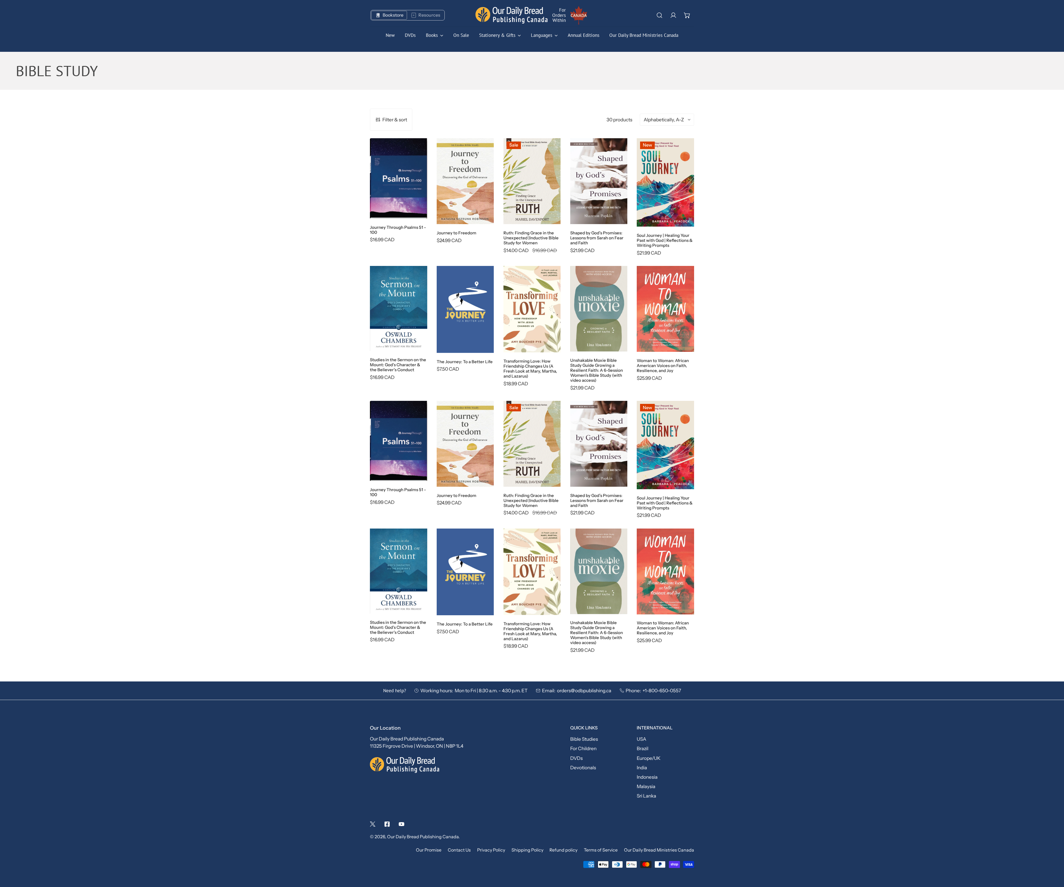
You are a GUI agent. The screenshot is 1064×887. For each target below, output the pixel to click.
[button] (687, 15)
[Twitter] (372, 824)
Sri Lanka (646, 796)
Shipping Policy (527, 850)
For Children (583, 748)
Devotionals (583, 767)
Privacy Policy (491, 850)
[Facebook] (387, 824)
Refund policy (563, 850)
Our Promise (428, 850)
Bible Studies (584, 739)
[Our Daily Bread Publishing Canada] (511, 15)
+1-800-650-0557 (662, 690)
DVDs (576, 758)
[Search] (659, 15)
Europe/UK (649, 758)
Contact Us (459, 850)
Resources (429, 15)
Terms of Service (601, 850)
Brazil (642, 748)
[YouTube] (401, 824)
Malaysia (646, 786)
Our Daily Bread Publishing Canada (423, 836)
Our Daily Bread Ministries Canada (659, 850)
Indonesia (647, 777)
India (642, 767)
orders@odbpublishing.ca (584, 690)
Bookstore (393, 15)
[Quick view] (415, 207)
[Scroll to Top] (1053, 856)
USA (641, 739)
